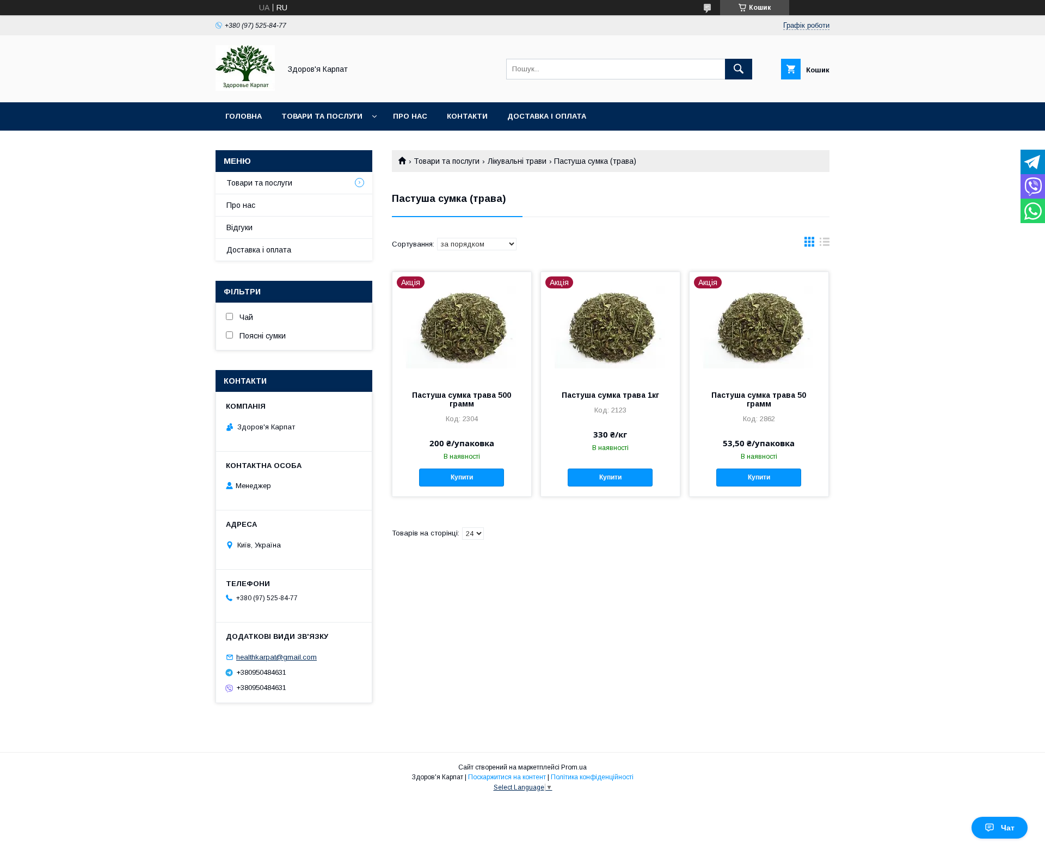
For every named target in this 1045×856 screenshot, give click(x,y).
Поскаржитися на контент (507, 777)
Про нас (410, 116)
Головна (243, 116)
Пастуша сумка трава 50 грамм (758, 399)
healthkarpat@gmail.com (276, 657)
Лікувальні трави (517, 161)
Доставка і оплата (546, 116)
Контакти (467, 116)
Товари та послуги (321, 116)
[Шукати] (738, 69)
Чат (1008, 827)
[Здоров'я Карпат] (245, 88)
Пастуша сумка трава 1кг (610, 395)
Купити (462, 477)
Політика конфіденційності (592, 777)
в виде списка (824, 244)
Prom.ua (574, 767)
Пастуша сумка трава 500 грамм (461, 399)
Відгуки (239, 227)
